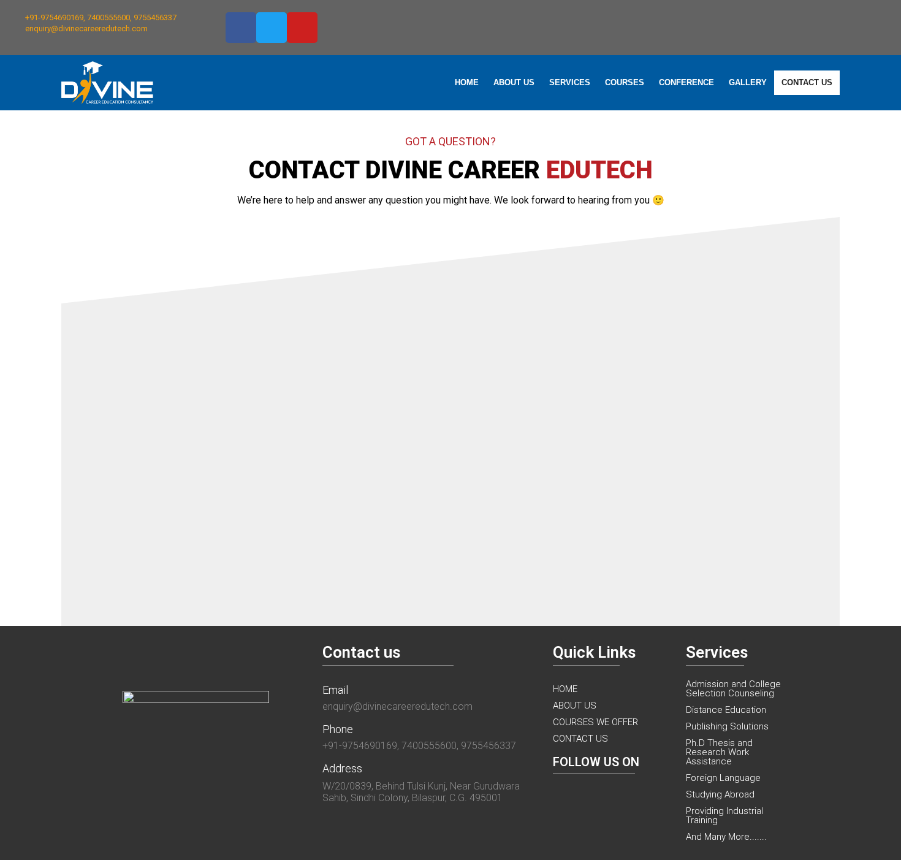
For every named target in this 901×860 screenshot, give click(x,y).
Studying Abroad (720, 794)
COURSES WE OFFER (595, 722)
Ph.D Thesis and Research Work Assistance (719, 752)
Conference (686, 82)
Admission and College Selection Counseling (733, 689)
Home (467, 82)
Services (569, 82)
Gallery (748, 82)
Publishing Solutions (727, 726)
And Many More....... (726, 836)
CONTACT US (580, 738)
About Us (513, 82)
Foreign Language (723, 777)
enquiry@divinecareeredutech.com (397, 706)
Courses (624, 82)
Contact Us (806, 82)
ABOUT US (574, 705)
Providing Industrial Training (724, 815)
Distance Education (726, 709)
